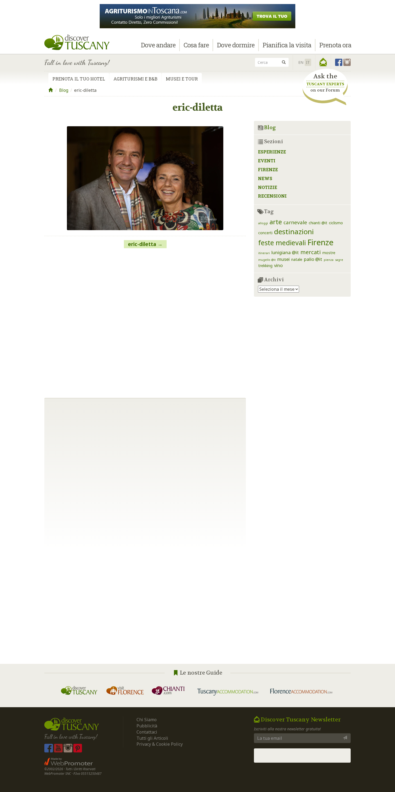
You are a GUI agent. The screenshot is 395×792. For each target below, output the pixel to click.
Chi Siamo (147, 720)
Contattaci (147, 732)
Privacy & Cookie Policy (160, 744)
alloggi (263, 223)
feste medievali (282, 242)
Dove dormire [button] (235, 45)
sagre (339, 260)
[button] (323, 62)
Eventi (266, 160)
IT (308, 62)
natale (296, 259)
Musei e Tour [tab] (182, 79)
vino (278, 265)
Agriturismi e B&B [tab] (135, 79)
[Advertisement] (197, 607)
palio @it (313, 259)
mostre (328, 252)
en (300, 62)
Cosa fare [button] (196, 45)
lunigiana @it (285, 252)
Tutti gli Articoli (152, 738)
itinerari (264, 253)
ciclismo (336, 222)
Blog (63, 90)
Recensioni (272, 196)
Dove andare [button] (158, 45)
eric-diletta (142, 244)
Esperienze (272, 152)
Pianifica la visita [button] (287, 45)
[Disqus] (145, 321)
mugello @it (267, 260)
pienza (328, 260)
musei (283, 259)
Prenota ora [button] (335, 45)
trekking (265, 265)
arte (276, 222)
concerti (265, 232)
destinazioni (294, 231)
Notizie (267, 187)
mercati (310, 252)
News (265, 178)
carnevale (295, 222)
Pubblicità (147, 726)
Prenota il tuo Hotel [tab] (78, 79)
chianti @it (318, 222)
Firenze (268, 169)
